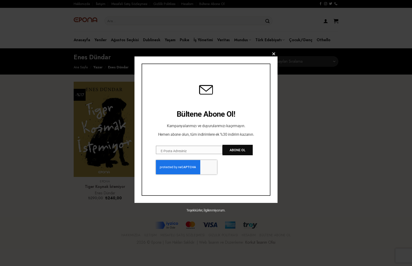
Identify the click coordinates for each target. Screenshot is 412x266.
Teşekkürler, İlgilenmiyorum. (206, 210)
